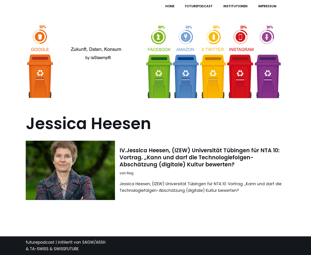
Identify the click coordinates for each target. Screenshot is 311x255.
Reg (130, 173)
